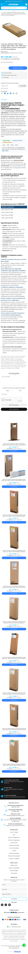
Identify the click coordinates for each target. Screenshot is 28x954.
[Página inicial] (14, 4)
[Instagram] (2, 905)
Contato (14, 850)
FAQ (14, 835)
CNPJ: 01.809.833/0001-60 (14, 948)
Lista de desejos (14, 870)
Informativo (14, 873)
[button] (2, 4)
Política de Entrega (14, 853)
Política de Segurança (14, 840)
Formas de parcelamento (7, 62)
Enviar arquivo (14, 405)
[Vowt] (14, 951)
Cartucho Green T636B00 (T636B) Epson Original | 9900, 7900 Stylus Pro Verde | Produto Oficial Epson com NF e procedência (14, 765)
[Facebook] (9, 905)
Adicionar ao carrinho (18, 68)
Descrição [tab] (4, 99)
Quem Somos (14, 842)
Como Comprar (14, 832)
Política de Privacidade (14, 856)
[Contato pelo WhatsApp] (24, 945)
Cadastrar (14, 899)
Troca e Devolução (14, 848)
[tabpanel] (14, 235)
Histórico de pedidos (14, 868)
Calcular (23, 85)
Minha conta (14, 865)
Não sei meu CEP (4, 88)
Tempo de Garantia (14, 845)
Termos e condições (14, 858)
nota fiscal (17, 167)
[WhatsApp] (6, 905)
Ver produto (14, 451)
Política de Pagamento (14, 837)
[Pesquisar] (25, 8)
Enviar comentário (14, 409)
